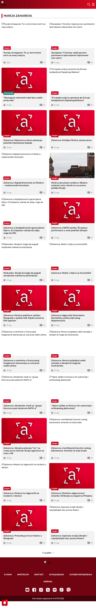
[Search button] (88, 4)
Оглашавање (56, 574)
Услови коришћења (80, 574)
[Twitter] (48, 590)
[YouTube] (27, 590)
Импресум (23, 574)
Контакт (39, 574)
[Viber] (68, 590)
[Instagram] (41, 590)
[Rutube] (55, 590)
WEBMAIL (48, 581)
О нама (8, 574)
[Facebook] (34, 590)
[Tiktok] (62, 590)
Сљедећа (47, 552)
